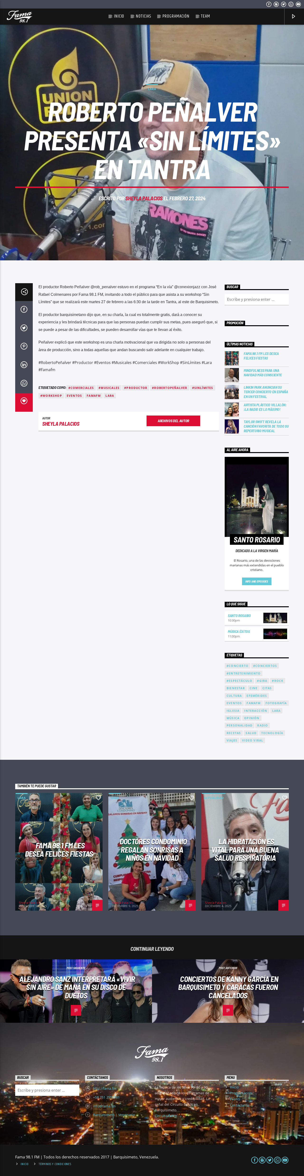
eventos (74, 396)
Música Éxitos (239, 631)
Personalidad (239, 725)
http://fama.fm (104, 1088)
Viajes (232, 740)
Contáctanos (240, 1105)
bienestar (236, 688)
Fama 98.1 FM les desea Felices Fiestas (261, 355)
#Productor (135, 388)
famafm (94, 396)
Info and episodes (256, 581)
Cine (254, 688)
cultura (234, 696)
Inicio (119, 16)
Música (233, 718)
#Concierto (237, 666)
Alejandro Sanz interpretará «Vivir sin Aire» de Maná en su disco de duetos (77, 987)
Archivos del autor (173, 420)
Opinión (251, 718)
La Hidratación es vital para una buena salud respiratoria (245, 849)
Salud (251, 733)
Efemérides (257, 696)
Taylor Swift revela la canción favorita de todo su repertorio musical (266, 426)
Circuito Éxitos (166, 1116)
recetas (234, 733)
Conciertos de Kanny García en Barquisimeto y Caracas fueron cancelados (228, 987)
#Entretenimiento (244, 673)
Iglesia (233, 711)
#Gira (262, 681)
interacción (255, 711)
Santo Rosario (239, 615)
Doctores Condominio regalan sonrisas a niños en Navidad (153, 849)
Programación (175, 16)
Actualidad (214, 798)
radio (262, 725)
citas (267, 688)
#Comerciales (81, 388)
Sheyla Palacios (143, 198)
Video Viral (252, 740)
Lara (152, 89)
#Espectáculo (239, 681)
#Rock (277, 681)
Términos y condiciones (55, 1164)
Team (205, 16)
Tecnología (272, 733)
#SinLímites (202, 388)
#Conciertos (265, 666)
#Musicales (109, 388)
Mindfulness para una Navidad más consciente (263, 372)
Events (235, 1099)
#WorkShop (51, 396)
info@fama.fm (104, 1106)
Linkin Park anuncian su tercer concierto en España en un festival (266, 391)
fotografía (276, 703)
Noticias (143, 16)
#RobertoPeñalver (169, 388)
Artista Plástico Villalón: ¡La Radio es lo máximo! (265, 406)
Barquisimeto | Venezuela (114, 1115)
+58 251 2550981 (106, 1097)
